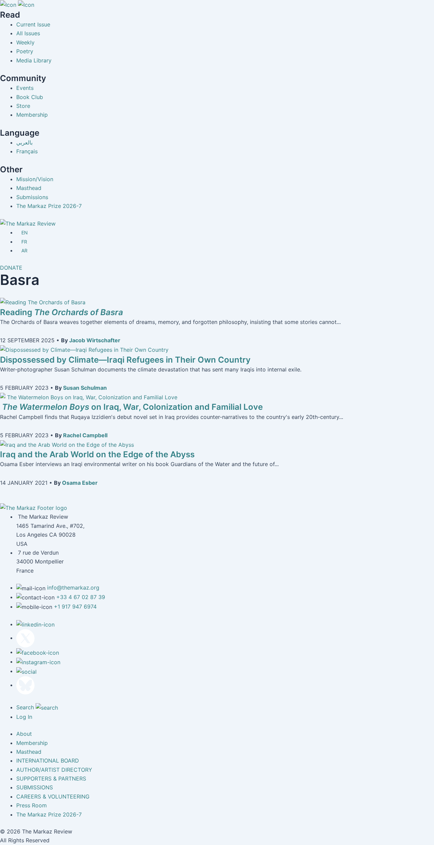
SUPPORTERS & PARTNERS (51, 778)
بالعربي (24, 142)
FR (24, 242)
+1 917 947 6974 (75, 606)
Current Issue (33, 24)
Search (26, 707)
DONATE (11, 267)
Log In (24, 716)
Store (23, 105)
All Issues (28, 33)
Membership (32, 114)
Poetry (24, 51)
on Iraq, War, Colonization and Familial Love (131, 407)
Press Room (31, 805)
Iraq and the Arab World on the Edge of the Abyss (97, 454)
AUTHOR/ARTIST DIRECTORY (54, 769)
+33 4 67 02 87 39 (80, 597)
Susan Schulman (85, 387)
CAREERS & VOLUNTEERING (53, 796)
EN (24, 232)
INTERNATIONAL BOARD (47, 760)
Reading (61, 312)
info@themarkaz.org (73, 587)
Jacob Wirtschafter (94, 340)
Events (25, 87)
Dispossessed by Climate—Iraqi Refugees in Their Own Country (125, 360)
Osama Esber (80, 482)
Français (27, 151)
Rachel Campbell (85, 435)
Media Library (34, 60)
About (24, 733)
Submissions (32, 197)
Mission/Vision (34, 179)
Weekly (25, 42)
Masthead (28, 188)
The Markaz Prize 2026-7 (49, 206)
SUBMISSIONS (34, 787)
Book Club (29, 97)
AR (24, 250)
